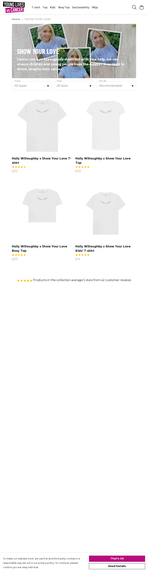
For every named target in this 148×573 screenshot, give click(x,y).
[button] (48, 85)
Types (17, 81)
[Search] (134, 7)
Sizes (59, 81)
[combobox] (31, 85)
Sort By (103, 81)
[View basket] (141, 7)
